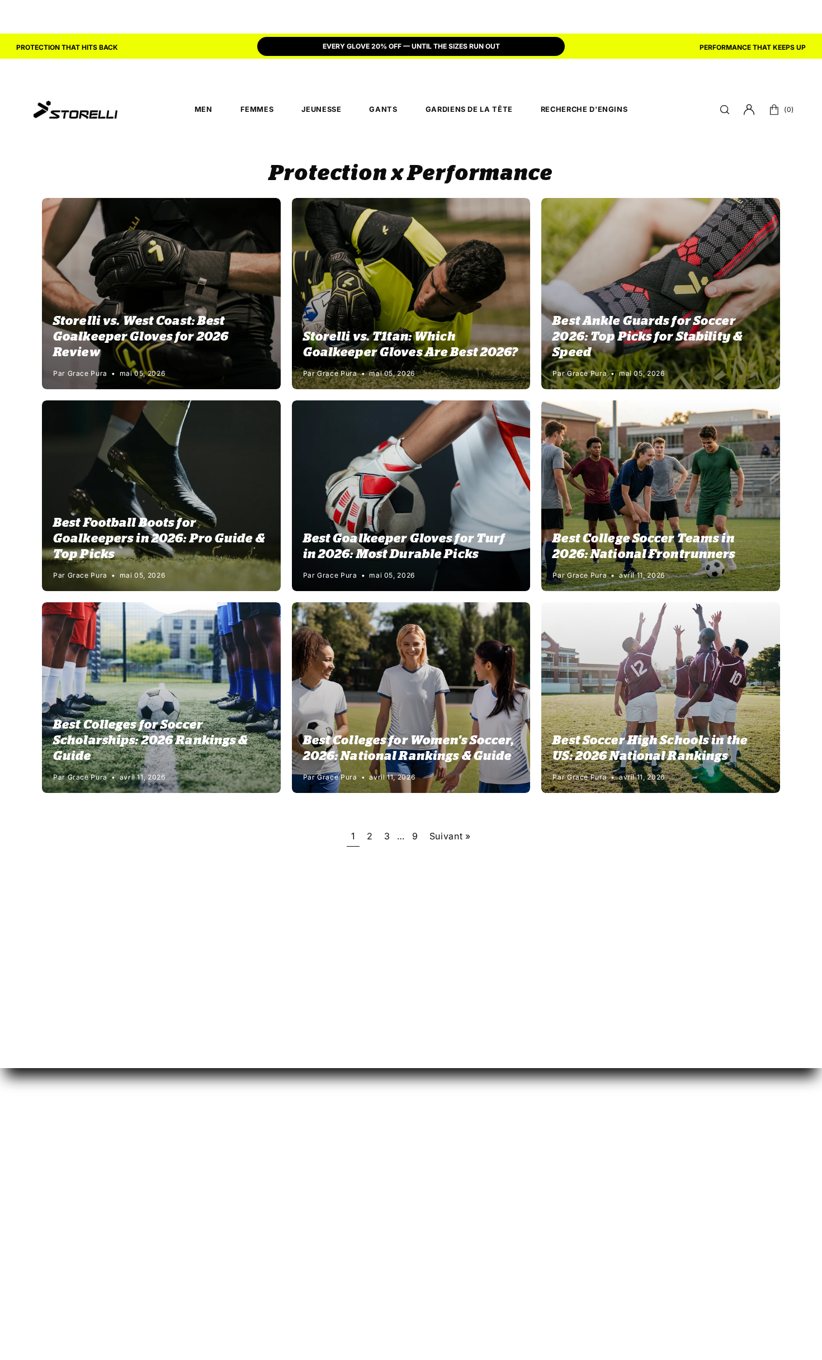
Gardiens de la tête (388, 1138)
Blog (698, 1101)
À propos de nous (728, 1082)
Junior (360, 1101)
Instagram (596, 1101)
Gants (359, 1119)
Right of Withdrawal (504, 1138)
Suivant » (450, 836)
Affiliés (590, 1082)
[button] (724, 109)
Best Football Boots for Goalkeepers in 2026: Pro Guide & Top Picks (159, 538)
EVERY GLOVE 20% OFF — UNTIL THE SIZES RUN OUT (411, 46)
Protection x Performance (411, 174)
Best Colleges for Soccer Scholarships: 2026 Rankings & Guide (150, 740)
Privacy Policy (683, 1291)
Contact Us (713, 1216)
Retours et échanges (505, 1082)
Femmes (364, 1082)
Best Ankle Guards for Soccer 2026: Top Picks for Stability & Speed (647, 336)
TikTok (589, 1119)
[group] (411, 48)
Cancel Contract (496, 1119)
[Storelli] (75, 110)
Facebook (596, 1138)
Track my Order (495, 1101)
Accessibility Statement (605, 1291)
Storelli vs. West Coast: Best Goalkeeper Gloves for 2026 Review (141, 336)
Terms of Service (750, 1291)
